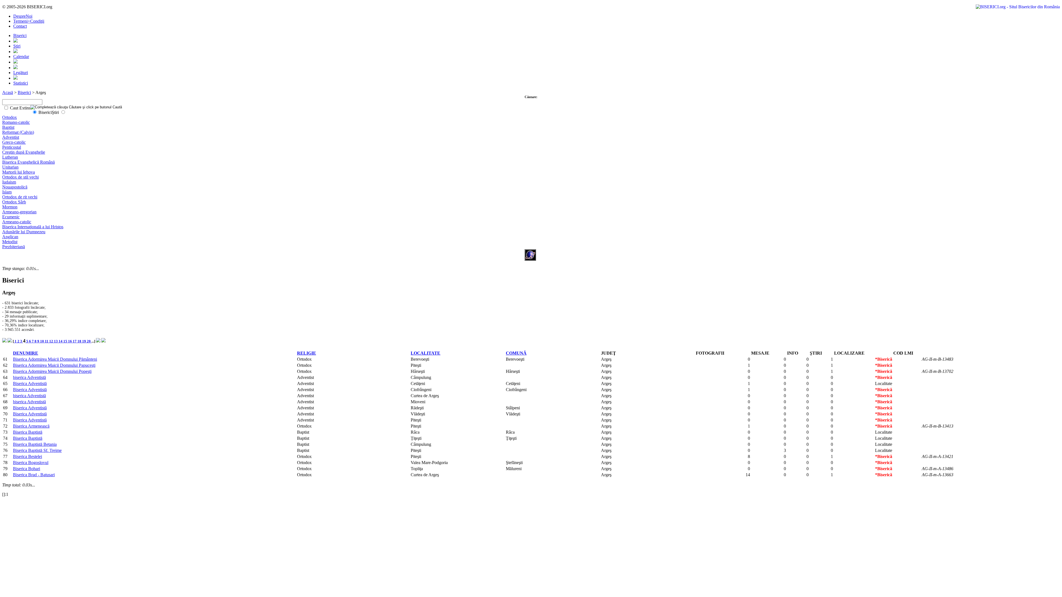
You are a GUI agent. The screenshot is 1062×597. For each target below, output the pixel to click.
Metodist (9, 241)
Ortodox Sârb (14, 202)
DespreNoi (22, 16)
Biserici (20, 35)
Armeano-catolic (16, 221)
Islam (7, 192)
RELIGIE (306, 353)
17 (75, 341)
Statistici (20, 83)
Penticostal (11, 147)
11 (47, 341)
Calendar (21, 56)
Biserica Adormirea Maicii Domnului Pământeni (55, 359)
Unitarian (10, 167)
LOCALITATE (425, 353)
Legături (20, 72)
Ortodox (9, 117)
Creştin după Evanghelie (23, 152)
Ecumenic (11, 216)
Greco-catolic (14, 142)
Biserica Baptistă (27, 432)
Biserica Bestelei (27, 456)
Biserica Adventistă (30, 383)
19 (84, 341)
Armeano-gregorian (19, 212)
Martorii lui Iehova (18, 172)
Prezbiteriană (13, 246)
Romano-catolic (16, 122)
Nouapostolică (14, 187)
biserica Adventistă (29, 377)
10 (42, 341)
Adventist (10, 137)
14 (61, 341)
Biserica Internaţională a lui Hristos (32, 226)
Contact (20, 26)
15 (65, 341)
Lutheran (10, 157)
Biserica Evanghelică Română (28, 162)
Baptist (8, 127)
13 (56, 341)
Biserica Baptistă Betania (35, 444)
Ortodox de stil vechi (20, 177)
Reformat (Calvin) (18, 132)
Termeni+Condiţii (28, 21)
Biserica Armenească (31, 426)
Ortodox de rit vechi (19, 197)
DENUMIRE (25, 353)
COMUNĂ (516, 353)
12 (51, 341)
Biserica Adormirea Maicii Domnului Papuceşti (54, 365)
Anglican (10, 236)
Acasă (7, 92)
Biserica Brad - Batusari (34, 474)
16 (70, 341)
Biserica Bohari (26, 468)
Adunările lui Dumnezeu (23, 231)
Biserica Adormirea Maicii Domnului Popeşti (52, 371)
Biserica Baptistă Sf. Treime (37, 450)
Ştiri (16, 46)
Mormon (9, 207)
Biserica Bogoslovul (30, 462)
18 (79, 341)
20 (89, 341)
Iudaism (9, 182)
